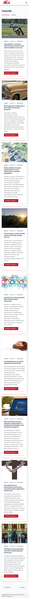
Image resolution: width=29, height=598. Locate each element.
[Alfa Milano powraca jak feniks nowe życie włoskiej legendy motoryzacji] (14, 533)
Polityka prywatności (7, 596)
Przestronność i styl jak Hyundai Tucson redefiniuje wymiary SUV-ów (14, 235)
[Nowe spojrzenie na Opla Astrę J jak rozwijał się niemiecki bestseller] (14, 90)
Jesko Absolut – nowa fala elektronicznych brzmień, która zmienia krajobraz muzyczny (14, 45)
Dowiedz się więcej (11, 73)
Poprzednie (7, 587)
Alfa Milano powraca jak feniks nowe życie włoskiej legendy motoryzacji (13, 550)
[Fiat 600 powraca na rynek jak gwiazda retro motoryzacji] (14, 346)
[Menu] (26, 3)
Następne (22, 587)
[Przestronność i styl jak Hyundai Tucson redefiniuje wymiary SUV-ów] (14, 218)
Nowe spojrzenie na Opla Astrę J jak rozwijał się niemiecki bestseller (14, 107)
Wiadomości (20, 41)
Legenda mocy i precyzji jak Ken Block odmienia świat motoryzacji (14, 299)
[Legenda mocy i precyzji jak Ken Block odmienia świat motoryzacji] (14, 282)
